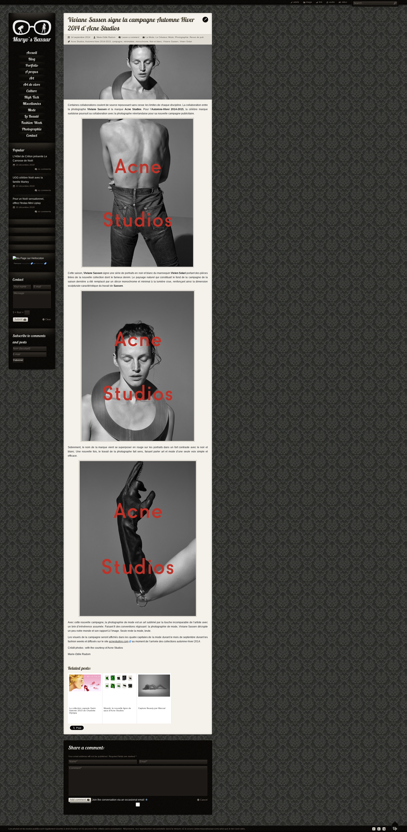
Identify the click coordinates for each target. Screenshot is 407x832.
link (320, 2)
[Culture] (32, 90)
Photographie (181, 37)
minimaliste (129, 41)
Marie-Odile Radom (106, 37)
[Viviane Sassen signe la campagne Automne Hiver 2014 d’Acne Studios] (138, 98)
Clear (48, 319)
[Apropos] (32, 71)
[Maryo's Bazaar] (32, 42)
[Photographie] (32, 128)
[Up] (395, 826)
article (296, 2)
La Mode (150, 37)
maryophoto (26, 263)
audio (332, 2)
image (309, 2)
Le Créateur (161, 37)
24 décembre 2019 (25, 165)
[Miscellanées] (32, 103)
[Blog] (32, 58)
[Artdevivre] (32, 84)
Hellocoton (40, 263)
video (344, 2)
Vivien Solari (186, 41)
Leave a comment (130, 37)
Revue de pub (197, 37)
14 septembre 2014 (80, 37)
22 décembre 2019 (25, 186)
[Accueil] (32, 52)
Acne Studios (77, 41)
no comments (44, 169)
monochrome (142, 41)
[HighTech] (32, 96)
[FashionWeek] (32, 122)
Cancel (203, 799)
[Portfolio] (32, 65)
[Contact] (32, 135)
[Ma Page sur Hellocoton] (28, 258)
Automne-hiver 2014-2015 (98, 41)
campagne (117, 41)
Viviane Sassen (170, 41)
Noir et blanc (156, 41)
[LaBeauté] (32, 115)
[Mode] (32, 109)
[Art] (32, 77)
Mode (171, 37)
